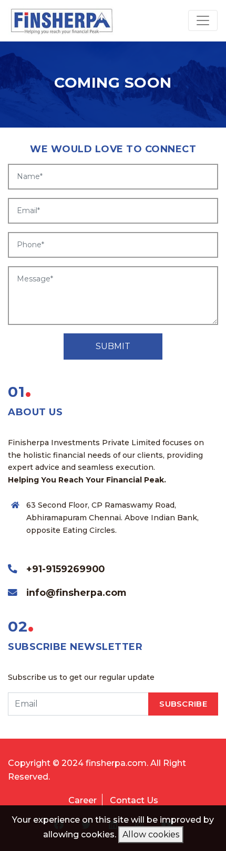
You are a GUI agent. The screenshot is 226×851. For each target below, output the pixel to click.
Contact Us (134, 800)
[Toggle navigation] (203, 20)
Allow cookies (150, 834)
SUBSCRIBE (183, 704)
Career (82, 800)
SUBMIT (113, 346)
